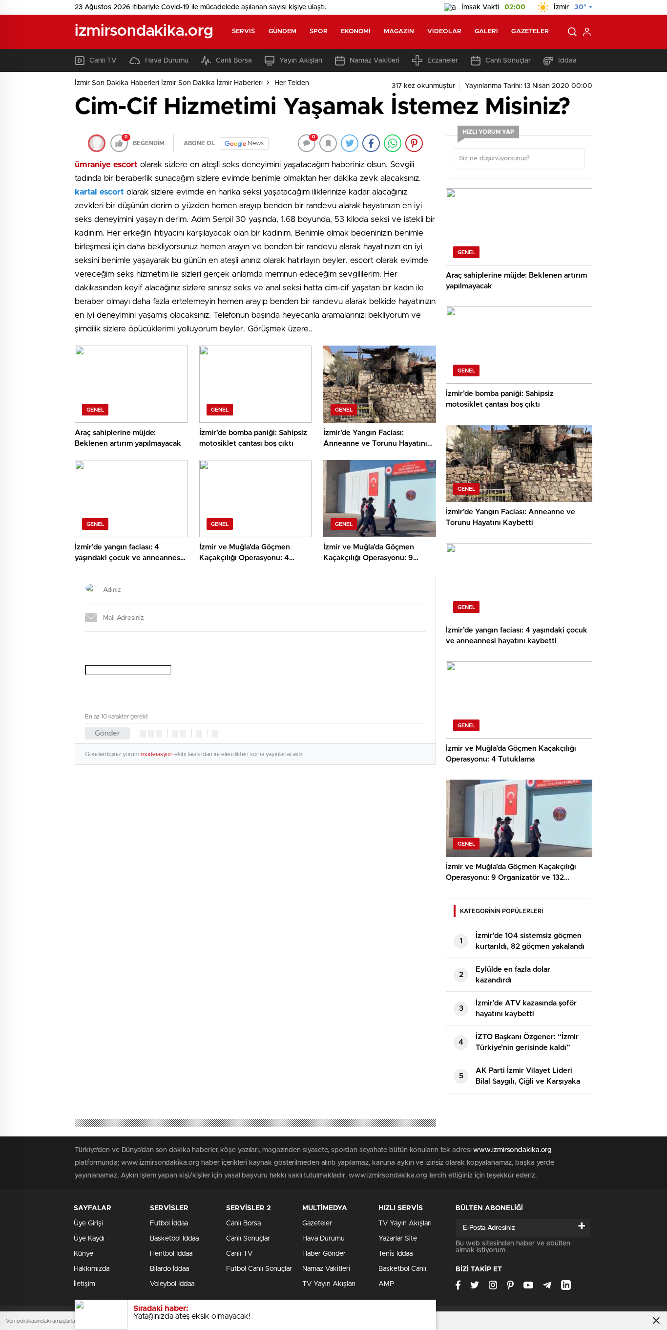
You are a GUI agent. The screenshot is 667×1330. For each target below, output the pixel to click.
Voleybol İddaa (172, 1284)
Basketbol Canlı (402, 1268)
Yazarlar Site (397, 1238)
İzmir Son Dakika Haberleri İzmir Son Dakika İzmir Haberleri (169, 83)
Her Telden (291, 83)
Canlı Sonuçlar (508, 60)
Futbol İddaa (169, 1223)
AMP (386, 1284)
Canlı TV (103, 60)
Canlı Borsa (234, 60)
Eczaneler (442, 60)
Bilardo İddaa (169, 1268)
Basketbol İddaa (174, 1238)
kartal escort (99, 192)
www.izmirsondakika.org (512, 1150)
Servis (243, 31)
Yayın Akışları (300, 60)
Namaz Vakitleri (374, 60)
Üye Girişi (88, 1223)
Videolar (444, 31)
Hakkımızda (91, 1268)
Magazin (399, 31)
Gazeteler (530, 31)
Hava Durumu (166, 60)
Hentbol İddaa (171, 1253)
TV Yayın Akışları (328, 1284)
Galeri (487, 31)
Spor (318, 31)
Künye (83, 1253)
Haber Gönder (324, 1253)
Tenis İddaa (395, 1253)
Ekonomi (356, 31)
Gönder (107, 733)
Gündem (283, 31)
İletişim (84, 1284)
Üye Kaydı (89, 1238)
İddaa (567, 60)
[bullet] (183, 734)
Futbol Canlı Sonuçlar (259, 1268)
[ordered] (175, 734)
